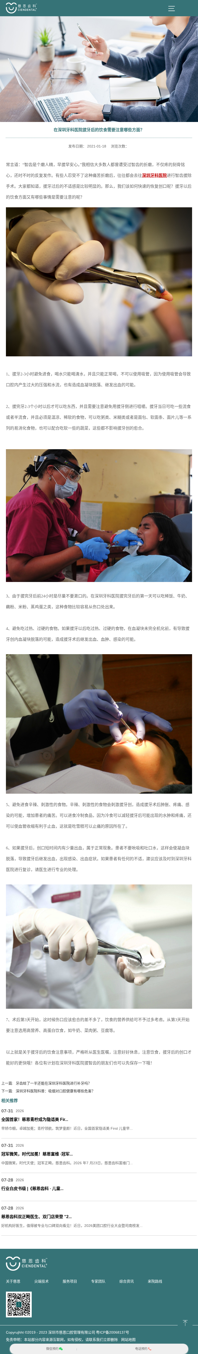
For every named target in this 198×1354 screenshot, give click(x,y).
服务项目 (70, 1281)
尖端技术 (41, 1281)
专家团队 (98, 1281)
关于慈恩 (13, 1281)
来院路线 (155, 1281)
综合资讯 (126, 1281)
